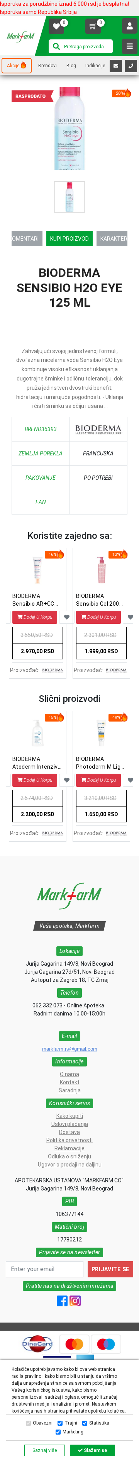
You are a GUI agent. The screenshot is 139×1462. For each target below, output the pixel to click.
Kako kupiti (69, 1116)
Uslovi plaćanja (69, 1124)
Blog (71, 65)
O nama (69, 1074)
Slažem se (95, 1450)
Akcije (13, 65)
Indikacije (95, 65)
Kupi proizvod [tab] (69, 239)
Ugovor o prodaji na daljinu (70, 1164)
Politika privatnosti (69, 1140)
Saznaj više (44, 1450)
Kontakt (70, 1082)
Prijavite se (110, 1269)
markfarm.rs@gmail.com (69, 1049)
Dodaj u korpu (38, 617)
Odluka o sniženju (69, 1156)
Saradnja (70, 1090)
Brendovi (47, 65)
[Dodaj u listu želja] (67, 617)
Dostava (69, 1132)
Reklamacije (69, 1148)
